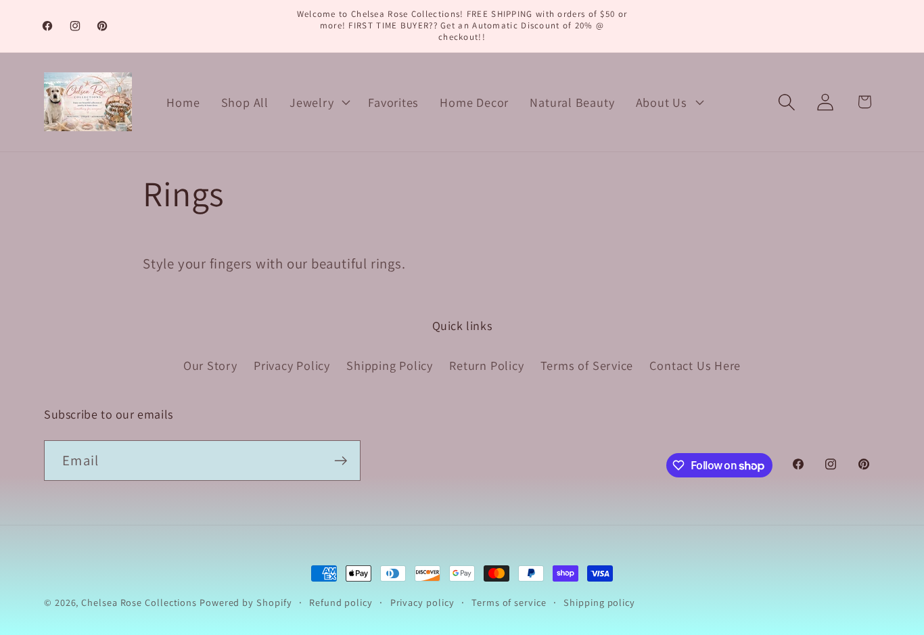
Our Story (210, 365)
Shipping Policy (389, 365)
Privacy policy (422, 602)
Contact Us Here (695, 365)
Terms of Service (586, 365)
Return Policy (486, 365)
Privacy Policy (292, 365)
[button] (318, 102)
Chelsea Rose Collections (140, 602)
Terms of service (509, 602)
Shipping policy (599, 602)
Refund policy (341, 602)
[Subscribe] (340, 460)
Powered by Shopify (246, 602)
